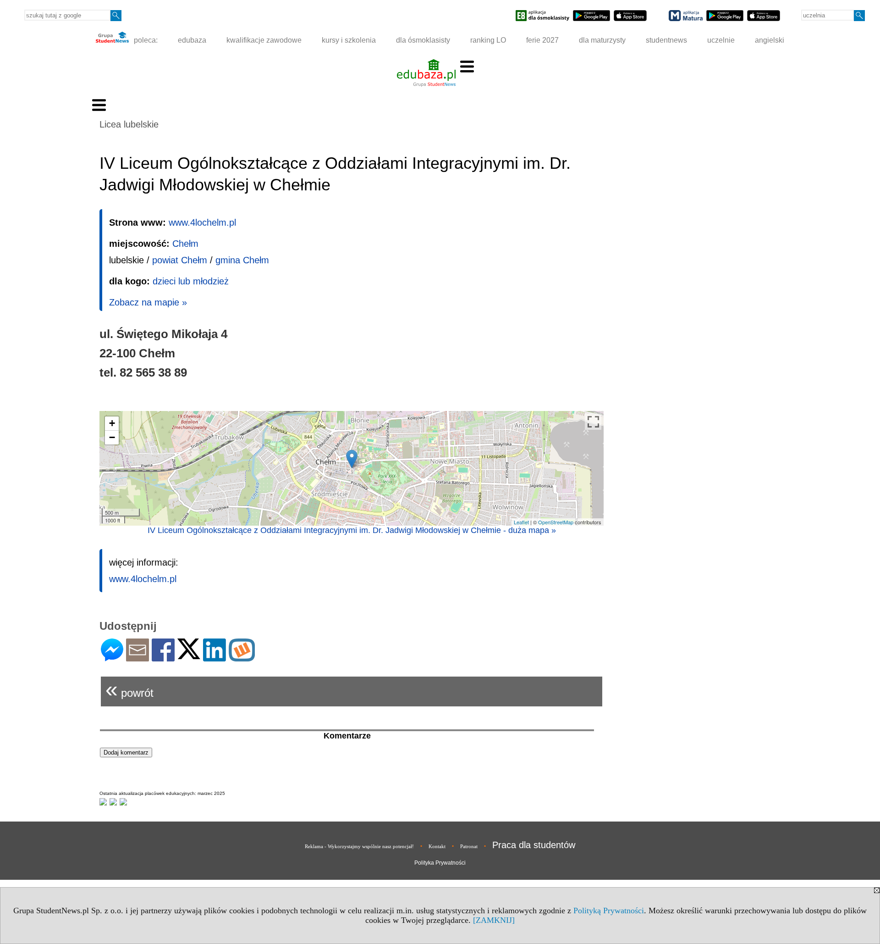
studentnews (666, 40)
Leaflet (521, 522)
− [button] (112, 437)
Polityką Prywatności (608, 910)
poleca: (145, 40)
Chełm (185, 244)
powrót (129, 689)
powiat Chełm (179, 260)
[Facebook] (163, 657)
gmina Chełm (242, 260)
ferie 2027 (542, 40)
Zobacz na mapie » (148, 302)
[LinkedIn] (214, 657)
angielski (769, 40)
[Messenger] (112, 657)
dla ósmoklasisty (423, 40)
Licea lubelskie (129, 124)
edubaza (192, 40)
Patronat (469, 846)
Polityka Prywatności (440, 863)
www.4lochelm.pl (202, 222)
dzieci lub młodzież (191, 281)
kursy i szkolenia (349, 40)
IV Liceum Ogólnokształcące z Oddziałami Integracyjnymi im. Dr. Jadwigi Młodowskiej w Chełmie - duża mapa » (352, 530)
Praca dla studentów (533, 845)
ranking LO (488, 40)
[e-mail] (137, 657)
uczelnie (721, 40)
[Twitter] (188, 655)
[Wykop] (242, 657)
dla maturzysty (602, 40)
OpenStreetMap (555, 522)
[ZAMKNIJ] (494, 920)
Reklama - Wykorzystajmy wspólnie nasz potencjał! (359, 846)
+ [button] (112, 423)
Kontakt (437, 846)
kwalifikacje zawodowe (264, 40)
